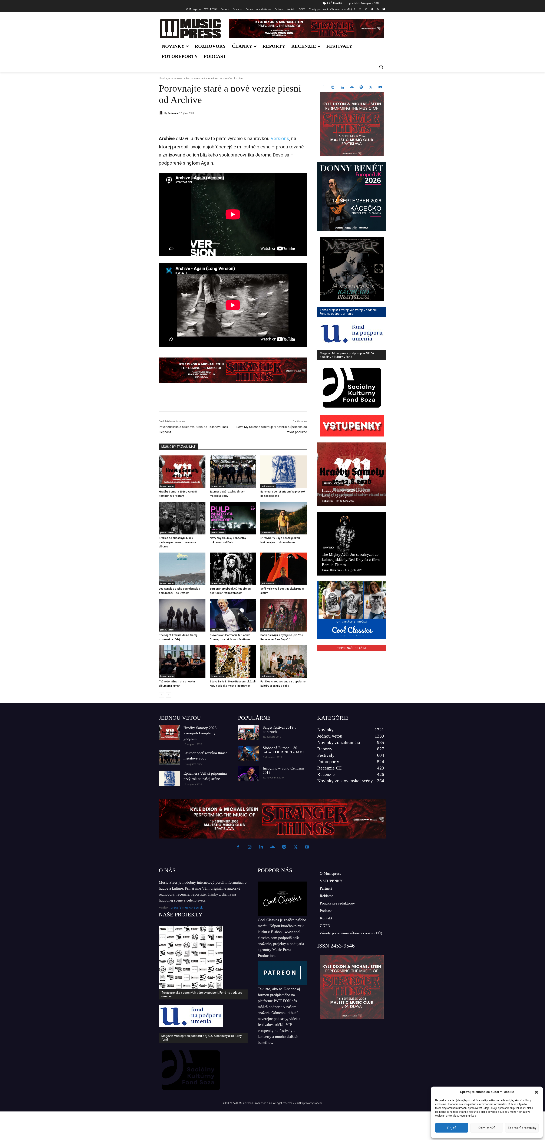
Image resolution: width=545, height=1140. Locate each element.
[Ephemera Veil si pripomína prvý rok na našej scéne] (283, 471)
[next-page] (168, 695)
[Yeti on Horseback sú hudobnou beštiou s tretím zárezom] (233, 569)
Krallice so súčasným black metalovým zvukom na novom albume (177, 542)
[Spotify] (361, 87)
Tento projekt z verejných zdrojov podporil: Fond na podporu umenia (201, 994)
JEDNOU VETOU (180, 718)
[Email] (220, 124)
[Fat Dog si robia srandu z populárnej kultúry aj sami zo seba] (283, 661)
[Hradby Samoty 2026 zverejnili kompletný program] (182, 471)
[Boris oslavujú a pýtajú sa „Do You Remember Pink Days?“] (283, 615)
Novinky (328, 547)
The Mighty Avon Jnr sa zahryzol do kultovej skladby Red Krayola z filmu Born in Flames (351, 559)
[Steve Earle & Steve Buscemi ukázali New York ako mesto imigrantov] (233, 661)
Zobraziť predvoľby (522, 1128)
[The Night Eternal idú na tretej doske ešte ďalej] (182, 615)
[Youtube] (383, 9)
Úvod (162, 78)
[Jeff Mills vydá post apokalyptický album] (283, 569)
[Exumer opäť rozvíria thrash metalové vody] (233, 471)
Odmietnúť (486, 1128)
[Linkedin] (366, 9)
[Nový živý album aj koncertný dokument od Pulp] (233, 518)
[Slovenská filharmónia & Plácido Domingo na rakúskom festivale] (233, 615)
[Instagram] (360, 9)
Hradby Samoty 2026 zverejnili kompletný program (200, 733)
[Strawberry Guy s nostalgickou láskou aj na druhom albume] (283, 518)
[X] (377, 9)
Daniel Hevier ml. (332, 569)
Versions (280, 138)
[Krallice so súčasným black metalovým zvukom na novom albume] (182, 518)
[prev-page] (161, 695)
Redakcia (173, 113)
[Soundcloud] (372, 9)
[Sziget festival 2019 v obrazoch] (248, 732)
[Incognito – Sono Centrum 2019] (248, 773)
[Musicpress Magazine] (190, 28)
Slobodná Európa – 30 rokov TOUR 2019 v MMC (284, 750)
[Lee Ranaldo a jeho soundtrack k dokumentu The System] (182, 569)
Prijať (451, 1128)
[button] (536, 1092)
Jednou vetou (175, 78)
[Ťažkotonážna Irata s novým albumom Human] (182, 661)
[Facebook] (354, 9)
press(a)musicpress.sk (187, 907)
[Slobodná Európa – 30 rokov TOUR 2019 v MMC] (248, 753)
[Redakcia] (161, 113)
